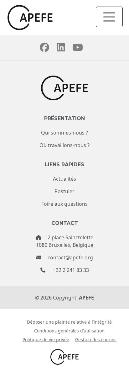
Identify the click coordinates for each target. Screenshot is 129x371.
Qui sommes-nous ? (64, 132)
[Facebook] (44, 48)
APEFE (86, 297)
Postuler (64, 191)
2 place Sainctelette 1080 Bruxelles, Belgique (64, 241)
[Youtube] (77, 48)
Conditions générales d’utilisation (69, 331)
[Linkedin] (61, 48)
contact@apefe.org (70, 257)
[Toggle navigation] (109, 17)
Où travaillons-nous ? (64, 145)
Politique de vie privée (46, 339)
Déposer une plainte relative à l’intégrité (69, 322)
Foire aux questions (64, 203)
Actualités (64, 178)
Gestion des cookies (95, 339)
